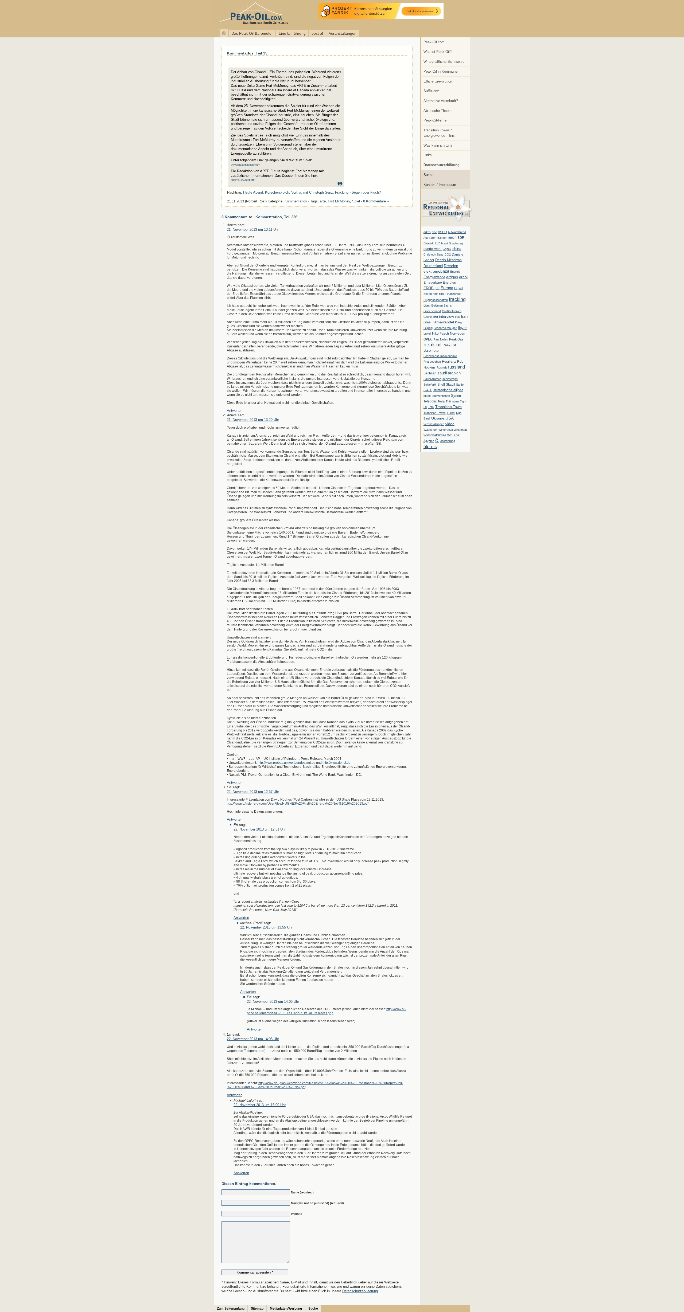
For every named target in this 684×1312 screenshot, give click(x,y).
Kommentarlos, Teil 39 (247, 53)
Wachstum (430, 429)
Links (427, 155)
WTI (450, 435)
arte (434, 232)
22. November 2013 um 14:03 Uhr (253, 1039)
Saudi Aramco (432, 379)
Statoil (450, 384)
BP (437, 243)
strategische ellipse (448, 390)
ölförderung (447, 440)
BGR (460, 238)
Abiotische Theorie (437, 111)
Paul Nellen (441, 339)
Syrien (456, 396)
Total (431, 407)
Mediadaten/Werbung (286, 1308)
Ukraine (437, 418)
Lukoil (427, 333)
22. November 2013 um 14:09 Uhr (273, 1002)
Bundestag (456, 243)
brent (444, 243)
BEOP (452, 237)
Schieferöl (429, 384)
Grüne (427, 316)
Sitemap (257, 1308)
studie (427, 395)
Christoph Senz (433, 254)
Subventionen (441, 395)
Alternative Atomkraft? (440, 101)
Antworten (234, 411)
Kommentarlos (296, 201)
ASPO (442, 232)
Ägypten (428, 440)
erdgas (452, 277)
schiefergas (450, 379)
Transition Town (448, 407)
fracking (457, 299)
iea (435, 316)
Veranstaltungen (342, 33)
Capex (447, 248)
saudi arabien (449, 373)
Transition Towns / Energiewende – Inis (439, 133)
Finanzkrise (453, 293)
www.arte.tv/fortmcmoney (245, 164)
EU (438, 288)
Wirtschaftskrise (434, 435)
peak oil (432, 344)
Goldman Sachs (441, 305)
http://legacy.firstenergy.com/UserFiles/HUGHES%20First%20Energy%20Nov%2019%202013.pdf (297, 803)
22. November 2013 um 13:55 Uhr (266, 927)
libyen (462, 328)
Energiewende (434, 277)
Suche (428, 175)
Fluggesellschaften (435, 299)
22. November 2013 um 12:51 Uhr (260, 829)
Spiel (356, 201)
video (449, 424)
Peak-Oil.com (434, 42)
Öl (437, 440)
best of (317, 33)
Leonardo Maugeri (445, 328)
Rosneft (442, 367)
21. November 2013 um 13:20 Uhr (253, 420)
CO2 (448, 254)
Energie (455, 271)
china (456, 248)
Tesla (441, 401)
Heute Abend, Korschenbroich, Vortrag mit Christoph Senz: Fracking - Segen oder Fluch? (312, 192)
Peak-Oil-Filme (434, 120)
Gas (426, 305)
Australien (429, 237)
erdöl (463, 277)
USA (449, 418)
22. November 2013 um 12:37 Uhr (253, 792)
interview (446, 316)
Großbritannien (451, 311)
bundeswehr (432, 249)
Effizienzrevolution (437, 81)
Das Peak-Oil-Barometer (252, 33)
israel (427, 322)
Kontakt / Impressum (439, 185)
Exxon (427, 293)
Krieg (458, 322)
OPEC (428, 339)
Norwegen (457, 333)
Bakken (442, 237)
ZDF (457, 435)
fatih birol (438, 293)
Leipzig (428, 328)
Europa (447, 287)
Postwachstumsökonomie (440, 356)
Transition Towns (434, 412)
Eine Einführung (292, 33)
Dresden (451, 266)
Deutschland (433, 266)
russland (456, 367)
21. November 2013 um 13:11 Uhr (253, 230)
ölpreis (430, 446)
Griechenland (432, 311)
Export (458, 288)
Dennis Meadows (448, 260)
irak (457, 316)
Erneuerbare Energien (439, 282)
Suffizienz (431, 91)
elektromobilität (436, 271)
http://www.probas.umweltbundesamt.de (286, 762)
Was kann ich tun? (437, 145)
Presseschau (432, 361)
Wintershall (445, 429)
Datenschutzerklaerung (360, 1291)
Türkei (451, 412)
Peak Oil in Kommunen (441, 71)
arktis (427, 232)
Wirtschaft (460, 429)
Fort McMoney (339, 201)
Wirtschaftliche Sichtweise (443, 62)
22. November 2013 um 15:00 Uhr (260, 1105)
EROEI (428, 288)
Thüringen (452, 401)
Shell (441, 384)
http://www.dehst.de (336, 762)
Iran (464, 316)
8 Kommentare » (376, 201)
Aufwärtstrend (457, 232)
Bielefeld (428, 243)
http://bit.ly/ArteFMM (243, 180)
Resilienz (449, 361)
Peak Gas (456, 339)
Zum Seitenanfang (230, 1308)
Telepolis (430, 401)
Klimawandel (443, 322)
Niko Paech (440, 333)
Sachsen (429, 373)
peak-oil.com (56, 14)
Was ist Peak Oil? (437, 52)
